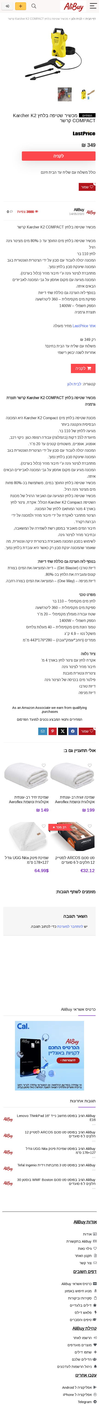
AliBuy (79, 210)
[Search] (33, 6)
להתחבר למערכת (70, 926)
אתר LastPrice (84, 326)
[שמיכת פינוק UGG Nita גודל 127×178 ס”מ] (26, 825)
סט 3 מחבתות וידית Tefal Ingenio (42, 1165)
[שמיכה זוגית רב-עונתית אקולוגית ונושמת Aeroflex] (72, 764)
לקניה (59, 156)
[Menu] (93, 6)
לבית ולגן (76, 18)
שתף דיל (20, 6)
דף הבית (90, 18)
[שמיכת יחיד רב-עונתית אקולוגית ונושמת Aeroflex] (26, 764)
